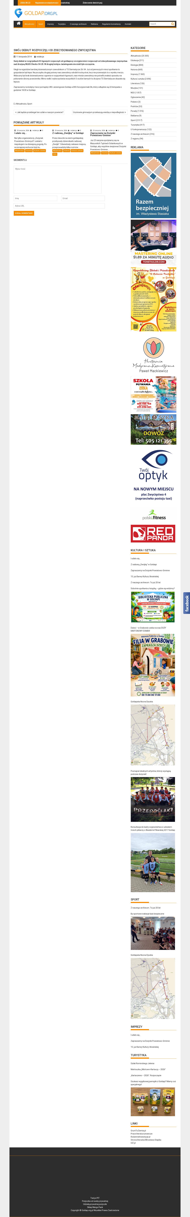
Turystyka (62, 24)
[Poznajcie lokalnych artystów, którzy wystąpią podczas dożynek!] (153, 799)
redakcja (40, 57)
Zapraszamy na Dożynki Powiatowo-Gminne (150, 570)
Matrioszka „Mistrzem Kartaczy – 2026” (148, 1069)
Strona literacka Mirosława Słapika (146, 1140)
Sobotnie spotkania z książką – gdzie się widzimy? (153, 588)
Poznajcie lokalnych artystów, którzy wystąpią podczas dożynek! (151, 772)
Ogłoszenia (136, 97)
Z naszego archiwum (78, 24)
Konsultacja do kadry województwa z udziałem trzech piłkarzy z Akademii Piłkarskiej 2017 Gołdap (153, 828)
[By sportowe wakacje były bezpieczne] (153, 933)
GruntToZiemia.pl (138, 1131)
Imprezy (50, 24)
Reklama (94, 24)
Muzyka (134, 88)
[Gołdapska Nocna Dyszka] (153, 735)
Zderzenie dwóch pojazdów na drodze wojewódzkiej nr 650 (75, 3)
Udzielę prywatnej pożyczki (95, 1204)
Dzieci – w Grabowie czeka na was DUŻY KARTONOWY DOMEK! (148, 629)
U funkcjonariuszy (138, 129)
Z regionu (135, 139)
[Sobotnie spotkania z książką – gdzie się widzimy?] (153, 607)
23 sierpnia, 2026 (22, 130)
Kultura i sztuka (39, 150)
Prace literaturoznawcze (141, 1134)
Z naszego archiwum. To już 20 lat (146, 582)
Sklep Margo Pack (95, 1207)
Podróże (134, 106)
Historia (66, 150)
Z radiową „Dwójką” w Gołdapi (144, 564)
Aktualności (29, 24)
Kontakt (128, 24)
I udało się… (96, 3)
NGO (54, 154)
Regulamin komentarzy (111, 24)
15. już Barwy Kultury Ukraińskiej (145, 576)
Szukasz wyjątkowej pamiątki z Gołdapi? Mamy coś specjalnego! (153, 1083)
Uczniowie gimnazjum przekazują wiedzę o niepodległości (98, 112)
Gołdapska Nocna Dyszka (142, 701)
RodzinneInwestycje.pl (140, 1137)
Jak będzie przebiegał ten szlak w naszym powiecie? (40, 112)
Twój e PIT (95, 1198)
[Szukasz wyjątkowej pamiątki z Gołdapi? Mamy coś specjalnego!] (153, 1101)
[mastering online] (154, 266)
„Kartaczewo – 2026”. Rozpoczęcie (146, 1075)
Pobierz (134, 102)
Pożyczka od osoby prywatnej (95, 1201)
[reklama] (154, 331)
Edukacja (135, 60)
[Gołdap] (18, 22)
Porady (134, 111)
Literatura (135, 83)
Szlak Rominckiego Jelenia (142, 1063)
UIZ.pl (133, 1143)
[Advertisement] (125, 13)
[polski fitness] (154, 523)
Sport (41, 24)
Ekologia (134, 65)
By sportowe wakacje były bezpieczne (147, 914)
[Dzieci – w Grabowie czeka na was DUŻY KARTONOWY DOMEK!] (153, 665)
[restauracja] (154, 445)
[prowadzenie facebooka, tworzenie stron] (153, 542)
